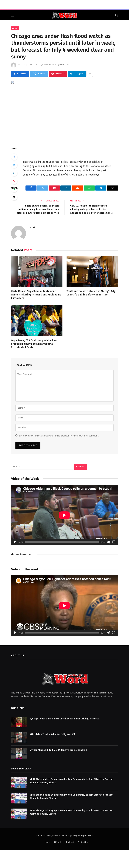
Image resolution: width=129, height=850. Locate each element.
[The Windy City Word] (65, 15)
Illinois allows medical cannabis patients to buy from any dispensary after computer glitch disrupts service (38, 209)
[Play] (15, 542)
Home (47, 842)
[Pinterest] (14, 181)
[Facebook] (14, 157)
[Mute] (108, 542)
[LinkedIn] (14, 173)
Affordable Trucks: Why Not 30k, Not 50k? (53, 734)
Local (15, 28)
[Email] (14, 197)
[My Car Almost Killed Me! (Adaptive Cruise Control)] (19, 753)
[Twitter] (14, 165)
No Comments (50, 65)
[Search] (116, 15)
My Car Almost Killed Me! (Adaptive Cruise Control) (58, 750)
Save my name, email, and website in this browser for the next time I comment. (59, 435)
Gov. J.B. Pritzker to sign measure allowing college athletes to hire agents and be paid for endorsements (91, 209)
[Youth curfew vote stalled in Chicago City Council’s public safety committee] (92, 271)
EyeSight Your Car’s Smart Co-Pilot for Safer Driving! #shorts (64, 718)
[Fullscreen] (113, 542)
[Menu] (13, 15)
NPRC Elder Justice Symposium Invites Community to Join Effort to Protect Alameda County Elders (71, 781)
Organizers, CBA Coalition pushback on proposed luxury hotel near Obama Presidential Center (34, 344)
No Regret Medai (85, 835)
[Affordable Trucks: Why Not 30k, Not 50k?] (19, 737)
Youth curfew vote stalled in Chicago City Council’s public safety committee (91, 293)
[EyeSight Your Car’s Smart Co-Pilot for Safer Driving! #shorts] (19, 722)
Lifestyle (58, 842)
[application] (64, 515)
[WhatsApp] (14, 189)
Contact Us (83, 842)
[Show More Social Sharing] (90, 74)
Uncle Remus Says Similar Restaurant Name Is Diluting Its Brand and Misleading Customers (36, 295)
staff (23, 65)
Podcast (70, 842)
